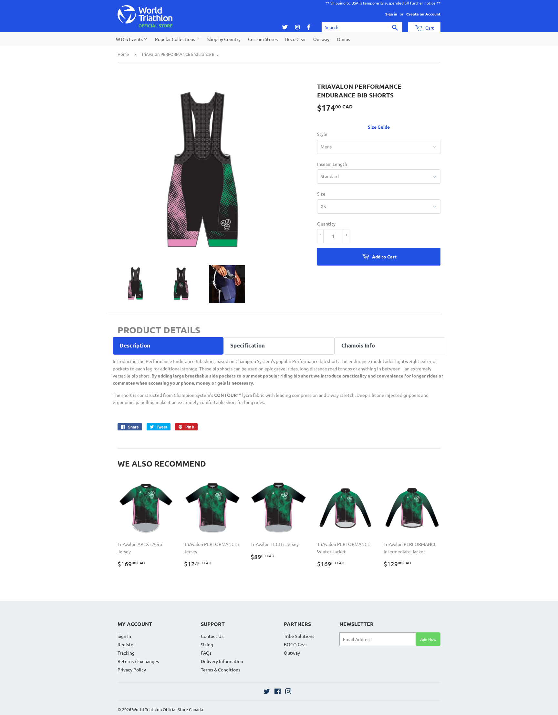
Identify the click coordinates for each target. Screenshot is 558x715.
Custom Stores (263, 39)
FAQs (206, 653)
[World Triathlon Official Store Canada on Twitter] (267, 692)
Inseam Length (332, 164)
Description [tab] (134, 345)
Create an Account (423, 13)
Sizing (207, 644)
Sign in (391, 13)
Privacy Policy (132, 669)
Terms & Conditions (220, 669)
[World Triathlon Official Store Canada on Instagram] (288, 692)
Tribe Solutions (299, 636)
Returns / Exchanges (138, 661)
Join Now (428, 639)
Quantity (326, 224)
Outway (321, 39)
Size (321, 193)
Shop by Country (224, 39)
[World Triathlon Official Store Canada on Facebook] (277, 692)
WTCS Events (130, 39)
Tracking (126, 653)
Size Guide (379, 127)
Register (126, 644)
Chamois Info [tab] (358, 345)
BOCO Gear (295, 644)
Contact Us (212, 636)
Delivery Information (222, 661)
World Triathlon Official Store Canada (167, 709)
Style (322, 134)
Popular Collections (175, 39)
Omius (343, 39)
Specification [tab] (247, 345)
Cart (429, 28)
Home (123, 54)
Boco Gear (295, 39)
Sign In (124, 636)
